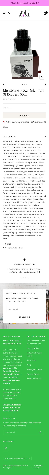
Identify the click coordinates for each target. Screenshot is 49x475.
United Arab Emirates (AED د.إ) (16, 458)
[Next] (45, 85)
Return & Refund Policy (34, 354)
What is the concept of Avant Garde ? (25, 3)
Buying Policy (33, 348)
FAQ (29, 365)
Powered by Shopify (38, 466)
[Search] (9, 13)
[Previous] (4, 85)
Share (5, 127)
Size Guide (31, 360)
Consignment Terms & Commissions (36, 342)
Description (9, 136)
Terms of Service (34, 379)
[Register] (40, 432)
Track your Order (34, 369)
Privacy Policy (33, 374)
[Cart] (44, 13)
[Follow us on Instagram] (6, 448)
